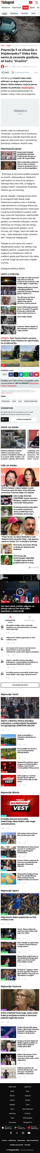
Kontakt (27, 1145)
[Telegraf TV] (29, 1133)
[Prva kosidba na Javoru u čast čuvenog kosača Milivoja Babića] (8, 753)
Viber (4, 386)
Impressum (21, 1140)
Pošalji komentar (24, 419)
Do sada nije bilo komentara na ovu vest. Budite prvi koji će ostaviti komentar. (17, 413)
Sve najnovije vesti (20, 685)
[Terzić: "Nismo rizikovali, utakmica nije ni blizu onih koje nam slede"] (8, 934)
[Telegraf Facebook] (11, 1133)
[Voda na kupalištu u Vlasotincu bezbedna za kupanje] (8, 740)
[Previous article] (1, 576)
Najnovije (9, 694)
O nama (4, 1140)
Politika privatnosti (16, 1145)
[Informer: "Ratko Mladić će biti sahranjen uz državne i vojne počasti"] (8, 330)
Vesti (3, 45)
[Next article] (38, 576)
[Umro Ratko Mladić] (8, 320)
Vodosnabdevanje (30, 401)
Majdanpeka (27, 87)
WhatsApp (34, 383)
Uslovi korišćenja (6, 393)
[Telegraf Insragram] (23, 1133)
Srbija (8, 45)
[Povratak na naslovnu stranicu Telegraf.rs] (7, 2)
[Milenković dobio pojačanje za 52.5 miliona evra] (20, 904)
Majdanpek (5, 401)
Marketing (12, 1140)
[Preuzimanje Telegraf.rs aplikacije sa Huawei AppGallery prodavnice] (33, 1127)
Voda (14, 401)
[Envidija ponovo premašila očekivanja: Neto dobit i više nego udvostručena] (20, 806)
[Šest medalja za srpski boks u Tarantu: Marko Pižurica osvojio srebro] (8, 947)
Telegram (12, 386)
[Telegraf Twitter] (17, 1133)
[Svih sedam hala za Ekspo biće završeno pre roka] (8, 838)
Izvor (20, 401)
